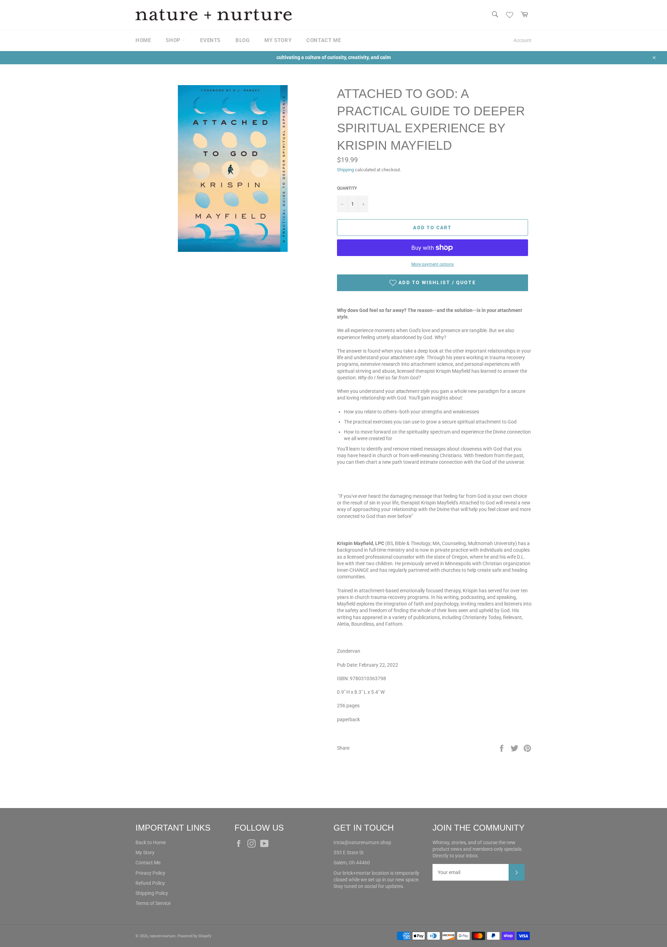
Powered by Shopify (194, 936)
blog (242, 40)
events (210, 40)
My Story (145, 852)
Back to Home (150, 842)
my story (277, 40)
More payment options (432, 264)
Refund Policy (150, 883)
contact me (323, 40)
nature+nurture (162, 936)
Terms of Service (153, 903)
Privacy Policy (150, 873)
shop (174, 40)
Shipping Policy (151, 893)
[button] (432, 282)
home (143, 40)
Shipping (345, 169)
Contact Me (147, 862)
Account (522, 40)
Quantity (347, 188)
